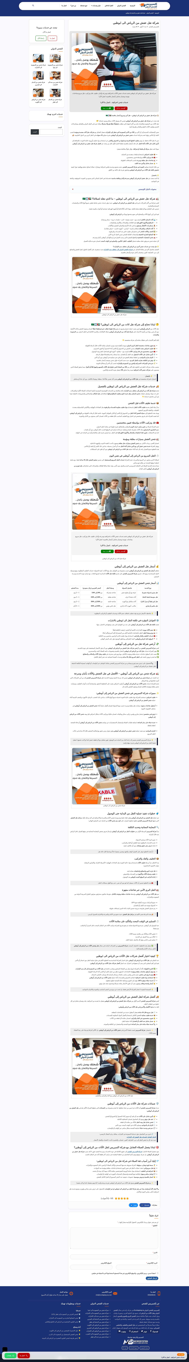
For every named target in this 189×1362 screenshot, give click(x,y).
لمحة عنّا (124, 1347)
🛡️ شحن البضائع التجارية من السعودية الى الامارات (65, 1318)
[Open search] (33, 5)
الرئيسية (132, 5)
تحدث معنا (106, 108)
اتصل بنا (64, 5)
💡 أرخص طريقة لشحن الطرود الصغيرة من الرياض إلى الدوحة (61, 1338)
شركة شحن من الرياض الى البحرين (98, 1328)
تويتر (133, 1205)
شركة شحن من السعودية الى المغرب (97, 1334)
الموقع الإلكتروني (106, 1263)
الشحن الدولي (121, 5)
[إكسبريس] (148, 6)
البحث (60, 127)
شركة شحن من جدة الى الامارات (98, 1316)
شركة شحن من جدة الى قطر (100, 1337)
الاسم (155, 1252)
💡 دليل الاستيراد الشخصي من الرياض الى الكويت (65, 1330)
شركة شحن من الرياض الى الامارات (97, 1331)
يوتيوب (123, 1331)
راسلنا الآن (41, 38)
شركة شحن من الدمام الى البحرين (98, 1319)
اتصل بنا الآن (120, 108)
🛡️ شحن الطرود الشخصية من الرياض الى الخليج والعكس (63, 1322)
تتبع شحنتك (83, 5)
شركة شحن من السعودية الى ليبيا (98, 1310)
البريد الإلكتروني (151, 1263)
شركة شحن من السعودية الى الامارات (97, 1313)
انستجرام (134, 1331)
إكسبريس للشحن (154, 26)
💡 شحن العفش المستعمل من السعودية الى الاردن (65, 1334)
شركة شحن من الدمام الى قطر (99, 1322)
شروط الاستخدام (133, 1347)
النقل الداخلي (109, 5)
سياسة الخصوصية (144, 1347)
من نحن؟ (73, 5)
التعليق (154, 1225)
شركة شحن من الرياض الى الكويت (98, 1325)
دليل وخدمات (97, 5)
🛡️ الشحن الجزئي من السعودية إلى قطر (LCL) (66, 1314)
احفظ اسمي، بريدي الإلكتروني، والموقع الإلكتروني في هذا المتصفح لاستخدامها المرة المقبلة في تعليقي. (123, 1273)
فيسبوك (144, 1205)
